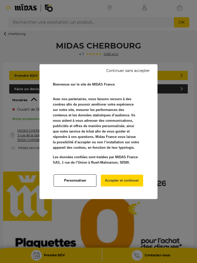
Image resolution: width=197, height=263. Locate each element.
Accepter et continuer (122, 180)
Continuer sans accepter (128, 70)
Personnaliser (75, 180)
